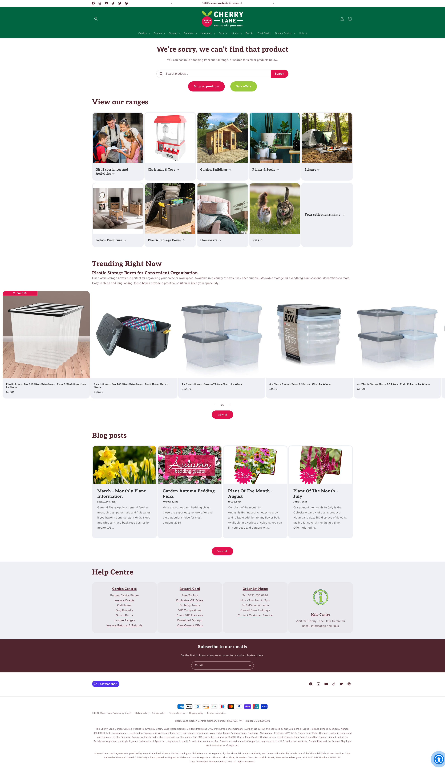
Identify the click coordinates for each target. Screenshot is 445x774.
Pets (255, 240)
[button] (96, 19)
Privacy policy (159, 713)
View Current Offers (190, 625)
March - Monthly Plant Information (121, 494)
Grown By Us (124, 615)
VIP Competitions (189, 610)
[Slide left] (215, 405)
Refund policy (141, 713)
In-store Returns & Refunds (124, 625)
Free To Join (189, 595)
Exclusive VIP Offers (190, 600)
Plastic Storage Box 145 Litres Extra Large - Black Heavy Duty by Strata (132, 386)
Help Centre (113, 572)
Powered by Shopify (122, 713)
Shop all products (206, 86)
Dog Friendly (124, 610)
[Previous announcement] (171, 3)
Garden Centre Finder (124, 595)
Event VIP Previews (190, 615)
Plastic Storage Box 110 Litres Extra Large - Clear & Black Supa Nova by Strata (46, 386)
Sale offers (243, 86)
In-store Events (125, 600)
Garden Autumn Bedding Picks (189, 494)
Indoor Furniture (109, 240)
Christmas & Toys (161, 169)
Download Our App (190, 620)
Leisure (310, 169)
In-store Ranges (124, 620)
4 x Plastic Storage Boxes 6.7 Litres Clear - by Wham (212, 384)
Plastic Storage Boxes (164, 240)
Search (279, 73)
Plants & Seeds (263, 169)
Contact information (216, 713)
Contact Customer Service (255, 615)
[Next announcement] (273, 3)
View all (222, 414)
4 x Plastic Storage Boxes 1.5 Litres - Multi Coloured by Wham (393, 384)
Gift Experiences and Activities (112, 171)
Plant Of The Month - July (315, 494)
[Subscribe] (250, 665)
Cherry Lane (106, 713)
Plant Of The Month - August (250, 494)
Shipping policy (196, 713)
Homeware (208, 240)
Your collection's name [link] (323, 215)
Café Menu (124, 605)
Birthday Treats (190, 605)
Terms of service (177, 713)
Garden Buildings (214, 169)
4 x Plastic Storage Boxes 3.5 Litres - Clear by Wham (300, 384)
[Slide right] (230, 405)
